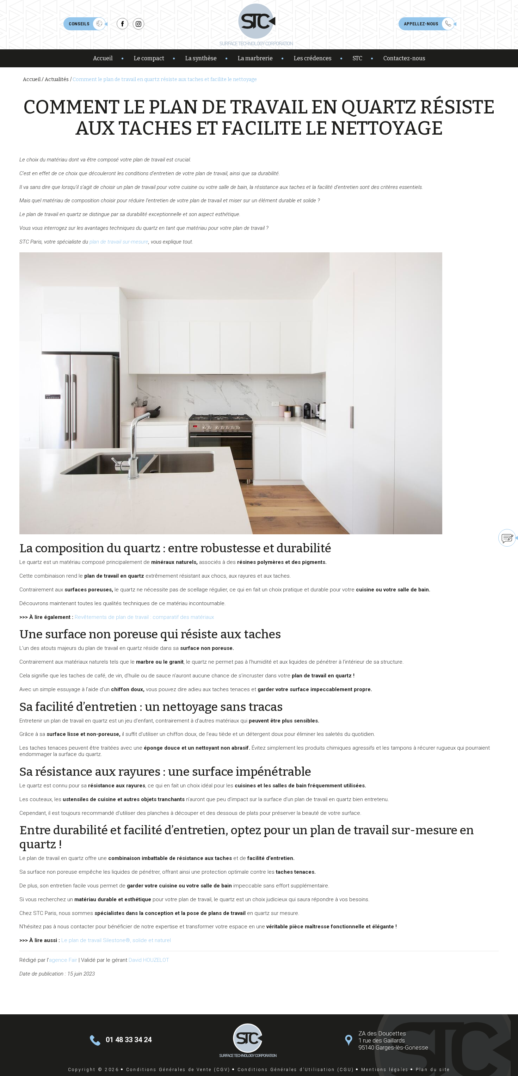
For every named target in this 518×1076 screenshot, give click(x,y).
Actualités (57, 79)
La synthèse (201, 58)
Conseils (79, 23)
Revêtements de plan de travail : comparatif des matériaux (144, 617)
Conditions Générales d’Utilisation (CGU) (296, 1069)
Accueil (103, 58)
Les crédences (313, 58)
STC (357, 58)
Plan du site (433, 1069)
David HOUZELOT (149, 960)
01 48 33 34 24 (129, 1039)
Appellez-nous (421, 23)
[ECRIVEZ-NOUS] (481, 538)
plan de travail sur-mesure (119, 242)
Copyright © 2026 (93, 1069)
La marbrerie (255, 58)
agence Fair (63, 960)
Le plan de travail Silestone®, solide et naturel (116, 940)
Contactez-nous (404, 58)
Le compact (149, 58)
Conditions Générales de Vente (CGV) (178, 1069)
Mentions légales (385, 1069)
